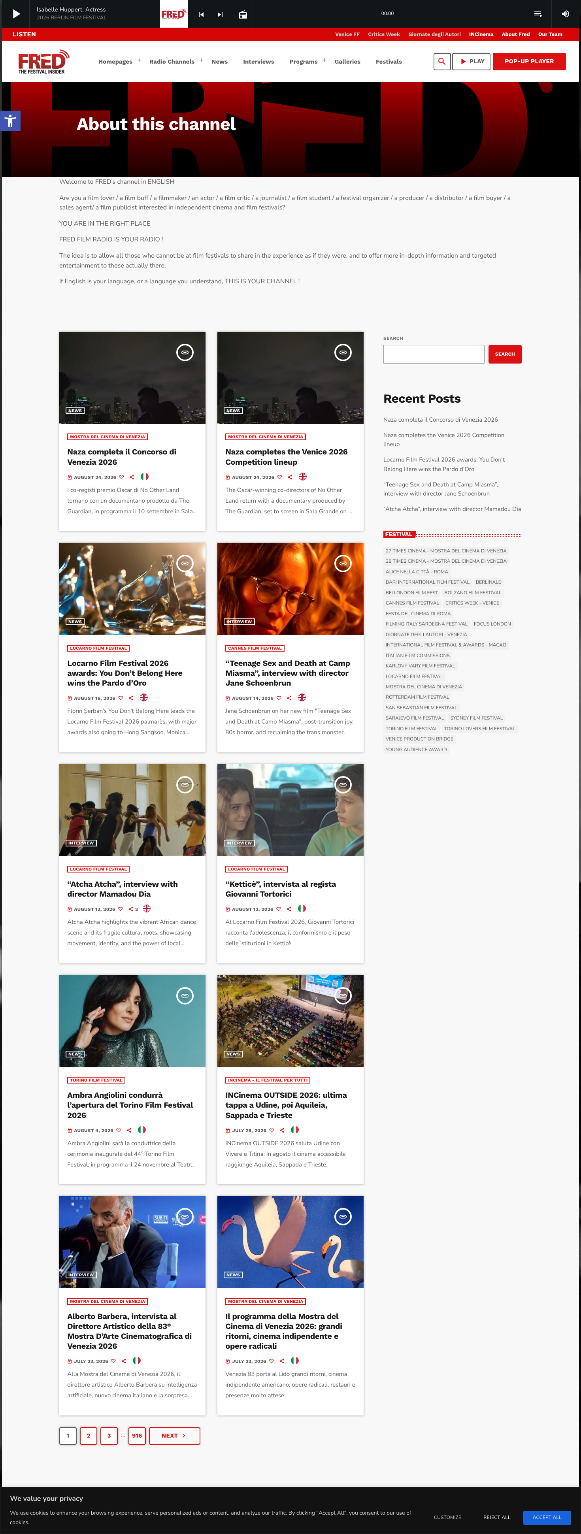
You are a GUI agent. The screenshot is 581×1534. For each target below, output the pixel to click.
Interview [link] (239, 621)
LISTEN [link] (24, 34)
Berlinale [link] (488, 582)
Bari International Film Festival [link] (428, 582)
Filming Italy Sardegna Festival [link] (427, 624)
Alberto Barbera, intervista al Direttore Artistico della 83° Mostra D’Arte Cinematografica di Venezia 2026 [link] (129, 1331)
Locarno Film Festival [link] (98, 648)
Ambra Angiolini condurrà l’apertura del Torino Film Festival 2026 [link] (130, 1104)
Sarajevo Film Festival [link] (415, 718)
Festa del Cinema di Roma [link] (418, 614)
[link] (10, 121)
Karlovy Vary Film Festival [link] (420, 666)
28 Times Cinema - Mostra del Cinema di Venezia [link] (446, 561)
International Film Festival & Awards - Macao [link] (446, 645)
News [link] (75, 410)
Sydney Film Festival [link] (476, 718)
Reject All (496, 1518)
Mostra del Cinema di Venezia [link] (107, 436)
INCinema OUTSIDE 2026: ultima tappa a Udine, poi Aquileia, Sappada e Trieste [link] (286, 1104)
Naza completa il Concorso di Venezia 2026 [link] (440, 420)
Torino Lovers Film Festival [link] (479, 729)
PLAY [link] (471, 61)
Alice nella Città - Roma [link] (417, 572)
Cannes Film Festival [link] (255, 648)
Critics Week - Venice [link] (472, 603)
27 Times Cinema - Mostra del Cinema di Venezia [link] (446, 551)
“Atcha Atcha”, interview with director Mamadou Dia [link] (122, 889)
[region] (290, 1510)
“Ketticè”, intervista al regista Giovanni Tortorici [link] (280, 889)
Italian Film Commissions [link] (418, 656)
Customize (447, 1518)
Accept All (547, 1518)
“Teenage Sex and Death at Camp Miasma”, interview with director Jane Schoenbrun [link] (287, 673)
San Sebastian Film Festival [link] (421, 708)
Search (393, 338)
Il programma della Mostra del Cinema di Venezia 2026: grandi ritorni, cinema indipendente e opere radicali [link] (283, 1331)
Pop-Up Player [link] (529, 61)
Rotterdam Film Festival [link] (417, 697)
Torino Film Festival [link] (96, 1080)
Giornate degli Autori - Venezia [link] (426, 635)
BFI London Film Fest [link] (412, 593)
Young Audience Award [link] (416, 750)
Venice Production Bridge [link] (419, 739)
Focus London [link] (492, 624)
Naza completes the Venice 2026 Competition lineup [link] (286, 456)
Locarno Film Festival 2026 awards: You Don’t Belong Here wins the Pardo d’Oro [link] (124, 673)
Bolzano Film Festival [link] (472, 593)
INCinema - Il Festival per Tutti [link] (267, 1080)
